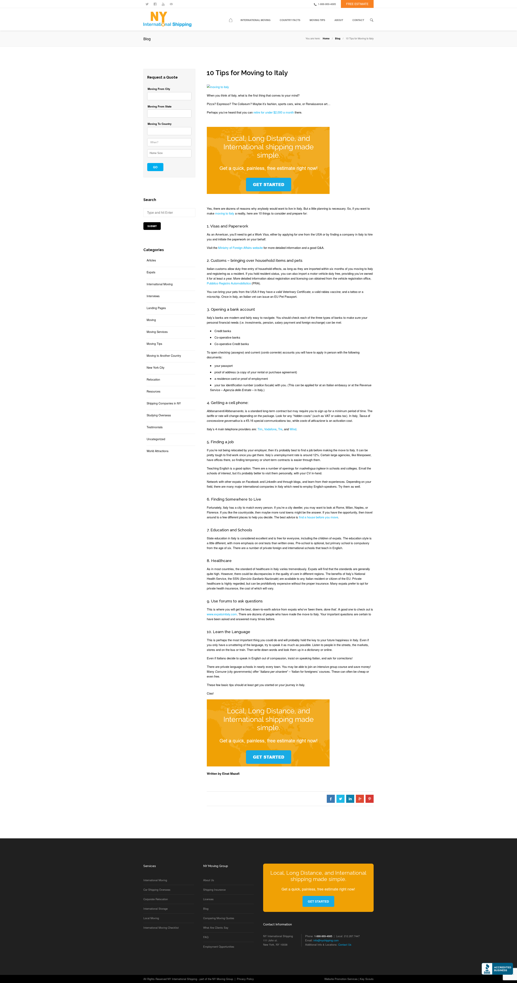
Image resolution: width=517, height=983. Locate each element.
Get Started (318, 901)
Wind (293, 429)
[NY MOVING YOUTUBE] (164, 3)
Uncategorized (156, 439)
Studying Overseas (159, 415)
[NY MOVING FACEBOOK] (155, 3)
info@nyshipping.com (326, 940)
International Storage (155, 908)
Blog (337, 38)
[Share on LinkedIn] (350, 799)
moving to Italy (224, 213)
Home (326, 38)
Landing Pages (156, 308)
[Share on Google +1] (360, 799)
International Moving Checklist (161, 927)
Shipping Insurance (214, 889)
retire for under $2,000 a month (273, 112)
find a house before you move (318, 517)
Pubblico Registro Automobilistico (229, 283)
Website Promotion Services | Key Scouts (349, 979)
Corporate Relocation (155, 899)
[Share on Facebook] (331, 799)
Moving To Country (159, 124)
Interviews (153, 296)
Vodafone (270, 429)
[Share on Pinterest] (370, 799)
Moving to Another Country (164, 356)
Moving (151, 320)
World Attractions (157, 451)
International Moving (160, 284)
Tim (260, 429)
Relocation (153, 379)
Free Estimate (357, 4)
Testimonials (155, 427)
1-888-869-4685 (327, 4)
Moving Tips (154, 344)
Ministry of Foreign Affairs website (240, 247)
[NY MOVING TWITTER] (147, 3)
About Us (208, 880)
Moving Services (157, 332)
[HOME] (233, 21)
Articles (151, 260)
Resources (153, 391)
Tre (280, 429)
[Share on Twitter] (340, 799)
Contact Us (344, 944)
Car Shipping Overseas (156, 889)
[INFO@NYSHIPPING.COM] (172, 3)
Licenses (208, 899)
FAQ (205, 937)
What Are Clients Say (215, 927)
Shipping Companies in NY (164, 403)
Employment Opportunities (218, 946)
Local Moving (151, 918)
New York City (155, 367)
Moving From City (159, 89)
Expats (151, 272)
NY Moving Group (222, 979)
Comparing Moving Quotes (218, 918)
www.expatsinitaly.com (222, 614)
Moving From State (159, 106)
